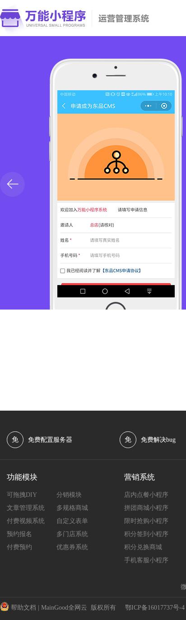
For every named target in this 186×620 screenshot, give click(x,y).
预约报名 (19, 534)
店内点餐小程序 (146, 494)
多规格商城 (72, 507)
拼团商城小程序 (146, 507)
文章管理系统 (26, 507)
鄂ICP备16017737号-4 (155, 607)
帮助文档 (23, 607)
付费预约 (19, 547)
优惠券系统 (72, 547)
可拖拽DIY (22, 494)
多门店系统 (72, 534)
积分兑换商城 (143, 547)
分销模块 (69, 494)
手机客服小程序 (146, 560)
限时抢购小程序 (146, 521)
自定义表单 (72, 521)
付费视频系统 (26, 521)
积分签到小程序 (146, 534)
